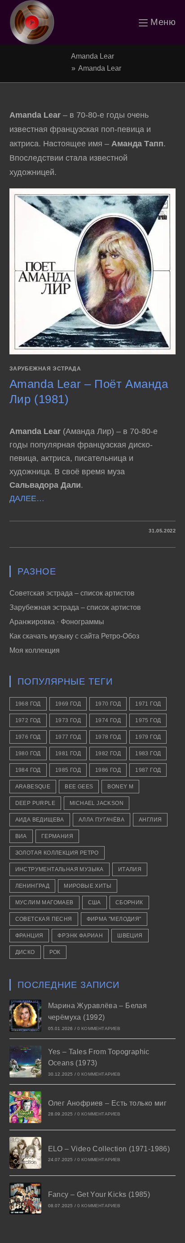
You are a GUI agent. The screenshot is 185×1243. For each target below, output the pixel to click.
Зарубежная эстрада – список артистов (75, 607)
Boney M (120, 786)
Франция (29, 935)
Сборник (129, 902)
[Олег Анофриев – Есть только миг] (25, 1107)
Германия (57, 836)
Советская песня (43, 919)
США (94, 902)
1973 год (68, 720)
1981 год (68, 753)
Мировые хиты (87, 886)
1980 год (28, 753)
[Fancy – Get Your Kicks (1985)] (25, 1198)
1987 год (148, 770)
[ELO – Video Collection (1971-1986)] (25, 1153)
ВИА (21, 836)
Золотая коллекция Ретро (57, 853)
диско (25, 952)
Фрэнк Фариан (80, 935)
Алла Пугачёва (101, 820)
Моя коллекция (34, 650)
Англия (150, 820)
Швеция (129, 935)
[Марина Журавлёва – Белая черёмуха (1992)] (25, 1015)
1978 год (108, 737)
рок (55, 952)
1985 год (68, 770)
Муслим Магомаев (44, 902)
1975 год (148, 720)
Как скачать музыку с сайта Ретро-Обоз (74, 636)
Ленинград (32, 886)
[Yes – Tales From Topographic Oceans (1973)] (25, 1061)
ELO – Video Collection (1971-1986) (109, 1149)
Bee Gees (79, 786)
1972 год (28, 720)
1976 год (28, 737)
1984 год (28, 770)
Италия (129, 869)
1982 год (108, 753)
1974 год (108, 720)
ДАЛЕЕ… (26, 498)
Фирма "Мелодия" (114, 919)
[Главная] (66, 68)
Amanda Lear (99, 68)
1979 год (148, 737)
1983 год (148, 753)
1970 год (108, 704)
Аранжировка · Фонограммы (56, 622)
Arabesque (33, 786)
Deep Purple (35, 803)
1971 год (148, 704)
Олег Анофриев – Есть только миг (107, 1103)
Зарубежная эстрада (45, 369)
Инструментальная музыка (59, 869)
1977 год (68, 737)
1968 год (28, 704)
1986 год (108, 770)
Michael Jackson (96, 803)
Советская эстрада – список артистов (72, 593)
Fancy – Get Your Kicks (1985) (99, 1194)
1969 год (68, 704)
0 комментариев (99, 1028)
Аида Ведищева (39, 820)
